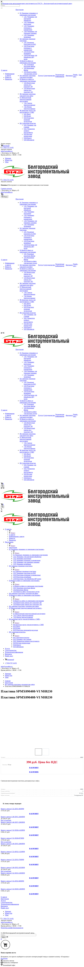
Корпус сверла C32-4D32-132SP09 (13, 852)
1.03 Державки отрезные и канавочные (29, 28)
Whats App (8, 160)
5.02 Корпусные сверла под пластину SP (29, 84)
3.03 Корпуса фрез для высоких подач (30, 73)
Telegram (8, 158)
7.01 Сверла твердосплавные (29, 104)
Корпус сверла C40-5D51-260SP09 (13, 817)
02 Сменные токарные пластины (24, 571)
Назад (13, 533)
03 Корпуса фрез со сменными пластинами (28, 62)
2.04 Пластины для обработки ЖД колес (30, 57)
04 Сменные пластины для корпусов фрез (28, 76)
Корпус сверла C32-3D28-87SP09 (12, 838)
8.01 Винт (27, 114)
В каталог (4, 958)
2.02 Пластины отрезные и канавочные (29, 48)
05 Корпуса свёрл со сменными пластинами (28, 80)
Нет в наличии (6, 820)
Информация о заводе (9, 74)
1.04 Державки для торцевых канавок (30, 32)
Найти (3, 937)
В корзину (34, 768)
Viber (7, 162)
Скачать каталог (6, 188)
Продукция (19, 10)
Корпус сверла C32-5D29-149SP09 (13, 889)
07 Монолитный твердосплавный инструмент (25, 99)
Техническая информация (59, 75)
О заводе (4, 70)
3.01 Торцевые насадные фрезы (29, 65)
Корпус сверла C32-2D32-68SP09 (12, 881)
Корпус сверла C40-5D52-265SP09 (13, 867)
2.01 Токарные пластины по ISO (30, 43)
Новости (8, 77)
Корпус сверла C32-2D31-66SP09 (12, 809)
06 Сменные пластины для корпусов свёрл (28, 95)
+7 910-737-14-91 (8, 147)
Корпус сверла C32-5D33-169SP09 (13, 873)
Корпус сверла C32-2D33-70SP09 (12, 859)
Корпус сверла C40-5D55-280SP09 (13, 844)
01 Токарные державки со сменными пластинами (29, 14)
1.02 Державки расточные (29, 23)
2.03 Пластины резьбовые (29, 52)
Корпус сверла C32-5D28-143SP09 (13, 830)
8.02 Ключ (27, 116)
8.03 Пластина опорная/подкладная (29, 119)
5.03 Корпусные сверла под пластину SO (29, 90)
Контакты (69, 75)
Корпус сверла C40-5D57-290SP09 (13, 822)
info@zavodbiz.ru (6, 192)
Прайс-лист (75, 75)
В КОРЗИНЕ (34, 772)
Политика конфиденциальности (12, 928)
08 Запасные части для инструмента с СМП (27, 111)
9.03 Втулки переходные (28, 135)
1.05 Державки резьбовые (29, 36)
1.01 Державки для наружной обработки (30, 18)
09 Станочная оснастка (28, 123)
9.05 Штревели (29, 140)
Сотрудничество (49, 75)
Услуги (40, 75)
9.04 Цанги (28, 138)
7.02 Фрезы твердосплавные (29, 107)
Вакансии (8, 79)
